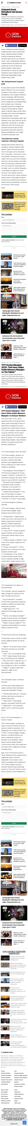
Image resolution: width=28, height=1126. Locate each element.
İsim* (2, 217)
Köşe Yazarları (4, 1089)
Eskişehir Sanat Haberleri (20, 1077)
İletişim (16, 1100)
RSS (4, 1119)
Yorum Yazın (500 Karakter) (8, 223)
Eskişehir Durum (5, 7)
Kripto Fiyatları (4, 1098)
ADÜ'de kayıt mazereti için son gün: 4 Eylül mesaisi (19, 256)
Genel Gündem (16, 7)
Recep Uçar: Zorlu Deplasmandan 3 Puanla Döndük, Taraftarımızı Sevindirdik (19, 347)
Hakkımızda (17, 1092)
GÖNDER (14, 236)
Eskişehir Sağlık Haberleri (20, 1075)
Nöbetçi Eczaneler (5, 1100)
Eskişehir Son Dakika (19, 1084)
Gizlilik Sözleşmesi (19, 1094)
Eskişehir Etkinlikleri (6, 1075)
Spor (15, 1071)
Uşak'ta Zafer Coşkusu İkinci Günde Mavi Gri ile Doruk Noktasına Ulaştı (19, 289)
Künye (16, 1089)
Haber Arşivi (17, 1103)
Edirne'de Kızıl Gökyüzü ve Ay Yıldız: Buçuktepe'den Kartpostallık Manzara (19, 281)
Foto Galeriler (4, 1092)
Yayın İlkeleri (17, 1096)
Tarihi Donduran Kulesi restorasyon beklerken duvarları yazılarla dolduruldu (19, 264)
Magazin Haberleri (19, 1073)
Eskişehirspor (4, 1084)
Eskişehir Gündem (5, 1073)
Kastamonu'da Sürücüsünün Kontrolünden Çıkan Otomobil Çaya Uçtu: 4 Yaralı (13, 338)
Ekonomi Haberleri (5, 1077)
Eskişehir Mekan (18, 1086)
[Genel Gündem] (14, 301)
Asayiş (3, 1071)
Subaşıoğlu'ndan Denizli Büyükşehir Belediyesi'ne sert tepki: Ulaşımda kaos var (13, 313)
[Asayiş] (14, 326)
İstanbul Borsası (5, 1103)
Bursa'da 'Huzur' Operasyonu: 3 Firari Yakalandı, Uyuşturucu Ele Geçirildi (19, 272)
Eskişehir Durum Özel (6, 1079)
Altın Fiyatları (4, 1096)
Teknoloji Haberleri (5, 1082)
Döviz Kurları (4, 1094)
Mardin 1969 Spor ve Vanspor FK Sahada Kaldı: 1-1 (18, 355)
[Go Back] (24, 1123)
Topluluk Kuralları (18, 1098)
